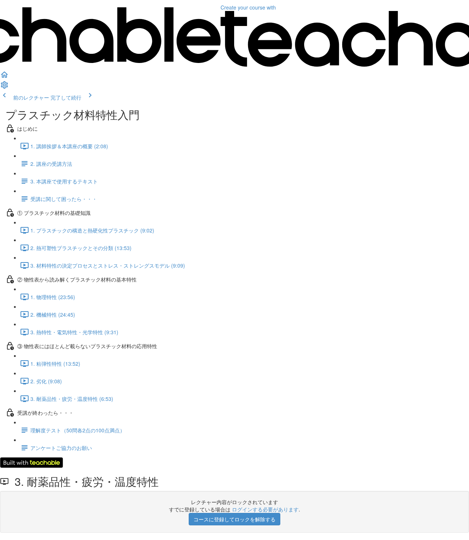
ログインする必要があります (265, 509)
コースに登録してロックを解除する (234, 519)
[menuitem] (4, 87)
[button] (4, 77)
